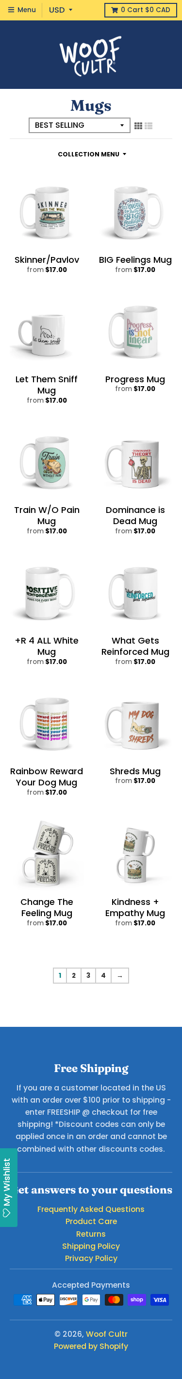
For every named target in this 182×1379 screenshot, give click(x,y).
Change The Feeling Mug (46, 907)
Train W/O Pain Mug (47, 515)
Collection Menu (88, 154)
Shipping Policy (91, 1246)
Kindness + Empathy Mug (135, 907)
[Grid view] (138, 125)
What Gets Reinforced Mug (135, 646)
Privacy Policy (91, 1258)
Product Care (91, 1221)
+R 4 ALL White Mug (47, 646)
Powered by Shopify (91, 1346)
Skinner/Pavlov (47, 260)
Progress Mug (135, 379)
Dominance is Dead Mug (135, 515)
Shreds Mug (135, 771)
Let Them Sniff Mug (47, 384)
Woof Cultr (107, 1334)
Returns (91, 1234)
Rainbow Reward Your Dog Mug (46, 776)
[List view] (148, 125)
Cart (145, 10)
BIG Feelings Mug (135, 260)
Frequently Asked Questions (91, 1209)
